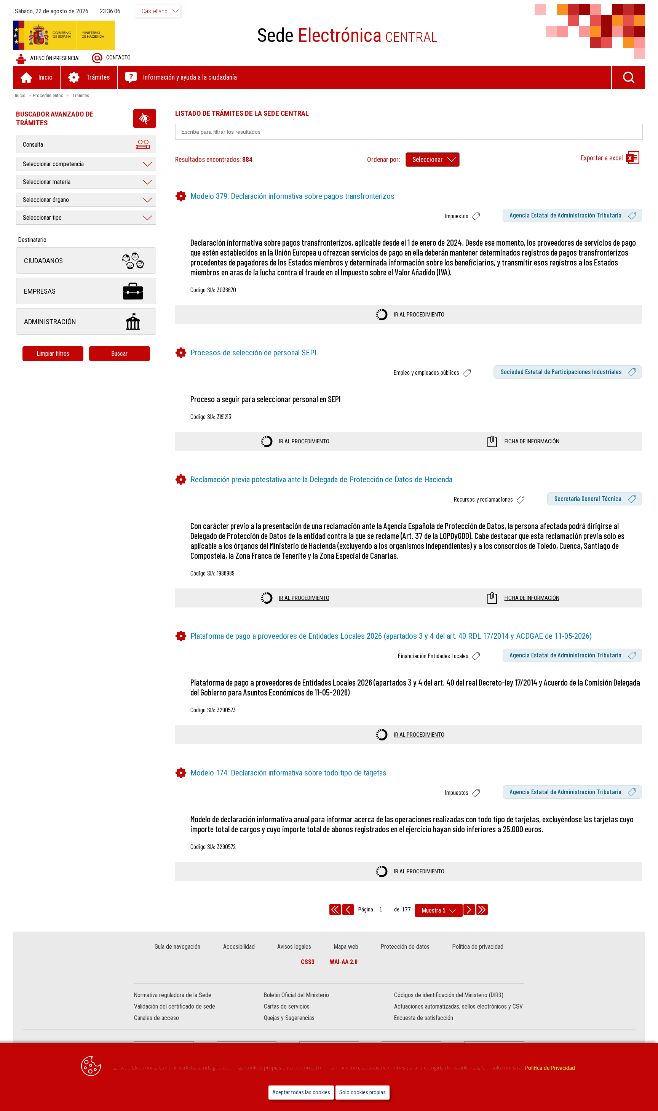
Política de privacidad (477, 946)
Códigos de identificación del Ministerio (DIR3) (448, 995)
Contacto (118, 57)
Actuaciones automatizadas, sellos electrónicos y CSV (458, 1006)
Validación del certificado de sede (174, 1006)
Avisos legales (294, 946)
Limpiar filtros (53, 353)
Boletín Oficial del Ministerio (296, 995)
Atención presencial (55, 58)
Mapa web (346, 946)
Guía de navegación (177, 946)
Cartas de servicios (287, 1006)
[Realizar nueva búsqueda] (629, 77)
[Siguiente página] (469, 909)
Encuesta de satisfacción (423, 1017)
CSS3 (308, 962)
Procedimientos (48, 95)
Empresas (40, 291)
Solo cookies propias (362, 1092)
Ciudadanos (43, 260)
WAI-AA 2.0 (344, 962)
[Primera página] (335, 909)
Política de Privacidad (550, 1068)
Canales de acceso (156, 1017)
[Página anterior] (348, 909)
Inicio (20, 95)
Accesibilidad (239, 946)
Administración (50, 321)
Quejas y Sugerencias (289, 1017)
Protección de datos (405, 946)
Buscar (119, 353)
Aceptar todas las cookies (301, 1092)
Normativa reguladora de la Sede (172, 995)
